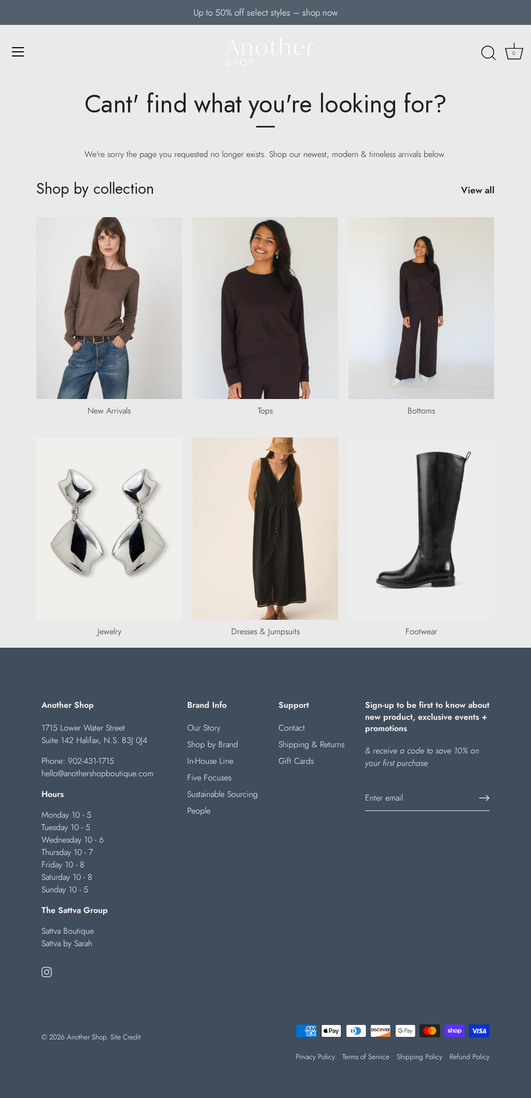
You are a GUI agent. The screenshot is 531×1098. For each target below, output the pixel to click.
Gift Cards (296, 761)
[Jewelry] (109, 528)
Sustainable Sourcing (222, 794)
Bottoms (421, 411)
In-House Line (210, 761)
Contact (291, 728)
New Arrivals (109, 411)
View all (478, 190)
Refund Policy (470, 1056)
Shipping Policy (419, 1056)
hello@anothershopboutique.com (97, 773)
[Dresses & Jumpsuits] (265, 528)
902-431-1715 (91, 761)
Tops (265, 411)
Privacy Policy (315, 1056)
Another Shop (86, 1037)
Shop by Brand (212, 744)
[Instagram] (46, 971)
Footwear (421, 631)
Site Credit (125, 1037)
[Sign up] (484, 798)
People (199, 811)
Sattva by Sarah (66, 943)
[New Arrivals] (109, 308)
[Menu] (18, 51)
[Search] (488, 53)
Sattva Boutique (67, 931)
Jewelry (109, 631)
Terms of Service (365, 1056)
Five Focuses (209, 777)
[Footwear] (421, 528)
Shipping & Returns (311, 744)
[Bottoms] (421, 308)
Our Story (203, 728)
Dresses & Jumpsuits (265, 631)
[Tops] (265, 308)
